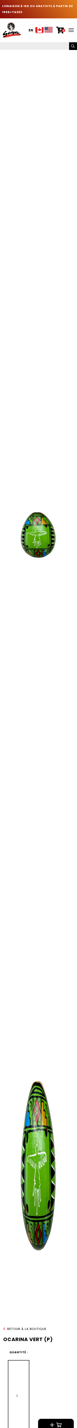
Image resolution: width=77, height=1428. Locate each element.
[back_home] (11, 30)
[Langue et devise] (44, 30)
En (31, 30)
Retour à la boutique (26, 1329)
